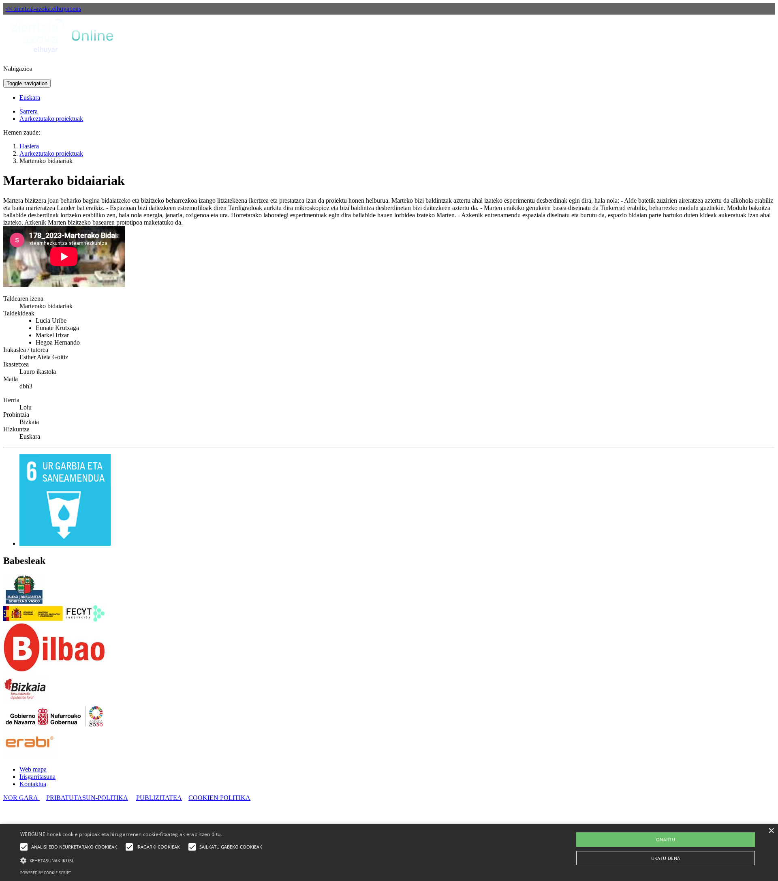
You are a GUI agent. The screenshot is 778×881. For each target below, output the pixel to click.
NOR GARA (21, 797)
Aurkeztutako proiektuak (51, 118)
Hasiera (29, 146)
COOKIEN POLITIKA (219, 797)
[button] (143, 860)
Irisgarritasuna (37, 776)
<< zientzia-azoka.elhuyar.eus (43, 8)
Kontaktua (32, 783)
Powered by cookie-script (45, 872)
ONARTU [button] (665, 839)
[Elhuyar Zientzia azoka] (63, 54)
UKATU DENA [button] (665, 858)
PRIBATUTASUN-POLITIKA (87, 797)
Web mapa (33, 769)
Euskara (29, 97)
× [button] (771, 831)
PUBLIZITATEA (159, 797)
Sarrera (28, 111)
